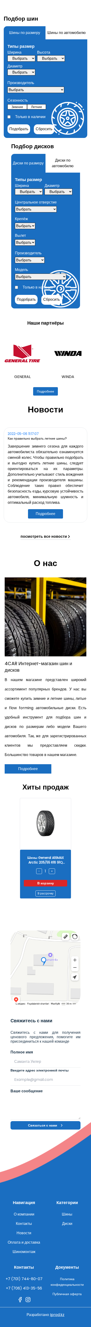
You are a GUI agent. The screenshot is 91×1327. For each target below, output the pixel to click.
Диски (67, 1223)
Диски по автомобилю (63, 163)
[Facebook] (20, 1299)
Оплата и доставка (24, 1242)
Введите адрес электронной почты (39, 1070)
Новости (24, 1233)
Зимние (17, 106)
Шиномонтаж (24, 1251)
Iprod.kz (57, 1314)
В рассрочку (45, 893)
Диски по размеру (28, 163)
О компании (24, 1214)
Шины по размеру (24, 32)
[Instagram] (28, 1299)
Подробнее (45, 391)
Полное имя (21, 1052)
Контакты (24, 1223)
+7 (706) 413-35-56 (24, 1288)
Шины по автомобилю (66, 32)
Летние (36, 106)
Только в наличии (30, 116)
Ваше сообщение (26, 1091)
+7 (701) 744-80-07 (24, 1279)
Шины (67, 1214)
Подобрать (18, 129)
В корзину (45, 883)
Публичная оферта (67, 1294)
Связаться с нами (42, 1125)
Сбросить (44, 129)
